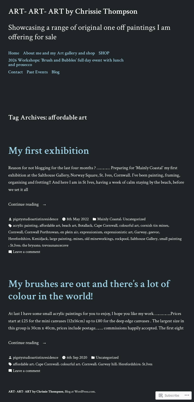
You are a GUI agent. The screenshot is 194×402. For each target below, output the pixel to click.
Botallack (85, 225)
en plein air (69, 232)
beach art (69, 225)
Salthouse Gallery (144, 238)
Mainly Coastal (109, 219)
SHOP (104, 53)
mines (78, 238)
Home (13, 53)
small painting (170, 238)
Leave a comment (26, 252)
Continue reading (24, 204)
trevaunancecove (55, 245)
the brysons (31, 245)
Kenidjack (40, 238)
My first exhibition (48, 150)
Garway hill (107, 364)
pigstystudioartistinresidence (35, 219)
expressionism (91, 232)
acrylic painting (25, 225)
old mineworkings (99, 238)
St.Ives (15, 245)
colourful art (129, 225)
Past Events (37, 72)
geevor (154, 232)
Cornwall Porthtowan (41, 232)
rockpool (121, 238)
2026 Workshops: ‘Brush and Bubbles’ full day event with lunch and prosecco (66, 62)
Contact (15, 72)
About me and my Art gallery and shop (59, 53)
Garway (140, 232)
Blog (56, 72)
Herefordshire (19, 238)
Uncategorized (134, 219)
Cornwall (15, 232)
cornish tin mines (154, 225)
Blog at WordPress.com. (80, 391)
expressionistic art (118, 232)
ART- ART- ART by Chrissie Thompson (73, 11)
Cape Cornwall (105, 225)
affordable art (50, 225)
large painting (60, 238)
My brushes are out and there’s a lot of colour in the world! (89, 290)
